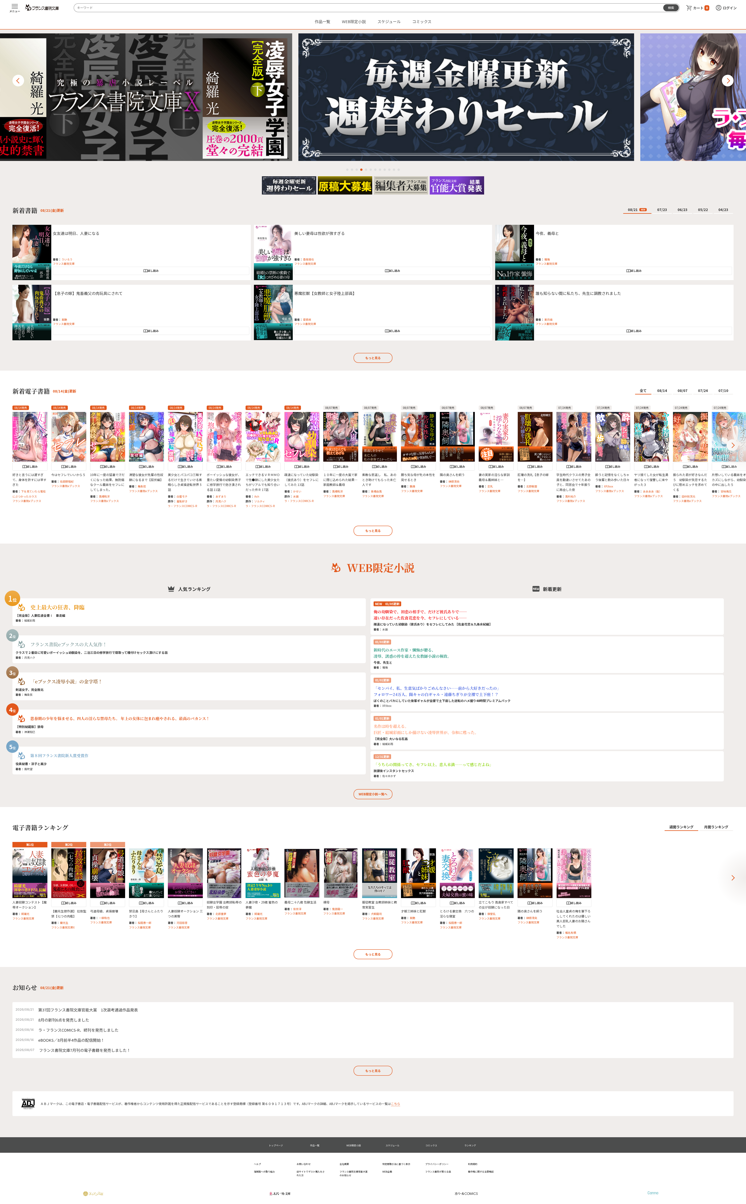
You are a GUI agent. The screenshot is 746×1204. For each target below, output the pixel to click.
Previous (18, 80)
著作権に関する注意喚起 (481, 1171)
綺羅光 (25, 914)
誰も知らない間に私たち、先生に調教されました (578, 293)
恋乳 (490, 486)
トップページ (276, 1145)
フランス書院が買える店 (438, 1171)
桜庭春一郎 (144, 923)
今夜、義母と (547, 233)
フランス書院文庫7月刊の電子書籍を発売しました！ (85, 1050)
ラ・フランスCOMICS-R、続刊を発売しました (78, 1030)
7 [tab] (375, 170)
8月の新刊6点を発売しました (63, 1020)
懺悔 (547, 259)
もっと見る (373, 357)
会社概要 (344, 1164)
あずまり (220, 496)
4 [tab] (361, 170)
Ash (256, 496)
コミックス (421, 21)
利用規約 (472, 1164)
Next (728, 80)
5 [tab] (366, 170)
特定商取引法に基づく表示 (396, 1164)
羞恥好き (182, 501)
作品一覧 (322, 21)
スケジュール (389, 21)
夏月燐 (548, 319)
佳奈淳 (297, 909)
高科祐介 (570, 496)
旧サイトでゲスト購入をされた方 (311, 1173)
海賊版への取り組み (264, 1171)
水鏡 (296, 496)
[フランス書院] (42, 8)
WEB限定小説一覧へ (373, 794)
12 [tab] (398, 170)
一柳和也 (104, 918)
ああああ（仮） (652, 491)
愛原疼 (307, 319)
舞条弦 (142, 486)
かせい (297, 491)
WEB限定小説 (354, 21)
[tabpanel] (373, 97)
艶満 (412, 486)
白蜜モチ (182, 496)
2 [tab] (352, 170)
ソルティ (259, 501)
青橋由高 (376, 491)
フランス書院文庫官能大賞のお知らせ (354, 1173)
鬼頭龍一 (337, 909)
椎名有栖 (570, 933)
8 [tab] (380, 170)
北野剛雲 (531, 486)
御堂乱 (491, 914)
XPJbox (608, 486)
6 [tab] (371, 170)
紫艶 (64, 319)
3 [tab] (357, 170)
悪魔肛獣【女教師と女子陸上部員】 (325, 293)
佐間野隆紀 (67, 481)
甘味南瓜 (726, 491)
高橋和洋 (104, 496)
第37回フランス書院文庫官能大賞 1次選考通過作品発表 (88, 1010)
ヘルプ (257, 1164)
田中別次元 (688, 496)
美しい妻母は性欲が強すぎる (319, 233)
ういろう (67, 259)
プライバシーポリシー (437, 1164)
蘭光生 (64, 923)
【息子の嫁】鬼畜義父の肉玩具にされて (88, 293)
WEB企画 (387, 1171)
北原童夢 (220, 914)
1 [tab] (347, 170)
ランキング (470, 1145)
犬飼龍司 (376, 914)
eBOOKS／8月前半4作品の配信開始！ (71, 1040)
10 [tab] (389, 170)
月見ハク (220, 501)
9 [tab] (384, 170)
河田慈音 (182, 923)
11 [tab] (394, 170)
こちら (395, 1103)
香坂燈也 (308, 259)
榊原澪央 (454, 481)
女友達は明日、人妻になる (76, 233)
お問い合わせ (304, 1164)
